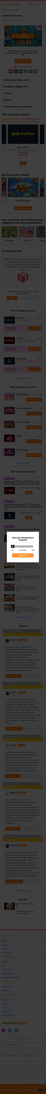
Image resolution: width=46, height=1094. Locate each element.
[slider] (13, 546)
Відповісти (23, 555)
